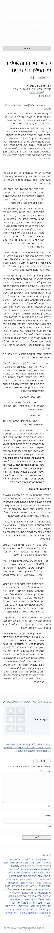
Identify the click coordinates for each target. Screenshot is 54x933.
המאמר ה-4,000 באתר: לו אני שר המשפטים (30, 899)
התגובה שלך (44, 771)
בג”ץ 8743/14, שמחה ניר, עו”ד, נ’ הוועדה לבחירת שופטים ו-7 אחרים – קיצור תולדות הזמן (28, 913)
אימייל (48, 816)
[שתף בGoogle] (20, 719)
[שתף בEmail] (10, 719)
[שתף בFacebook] (20, 710)
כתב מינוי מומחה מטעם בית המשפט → (33, 751)
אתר (49, 826)
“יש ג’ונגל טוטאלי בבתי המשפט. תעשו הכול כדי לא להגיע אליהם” (29, 872)
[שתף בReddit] (10, 728)
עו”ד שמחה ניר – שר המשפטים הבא (25, 896)
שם (49, 805)
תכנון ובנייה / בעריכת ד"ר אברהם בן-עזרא (23, 701)
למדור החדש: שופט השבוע (15, 862)
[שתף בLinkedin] (20, 728)
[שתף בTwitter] (10, 710)
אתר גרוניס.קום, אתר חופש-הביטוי (26, 876)
